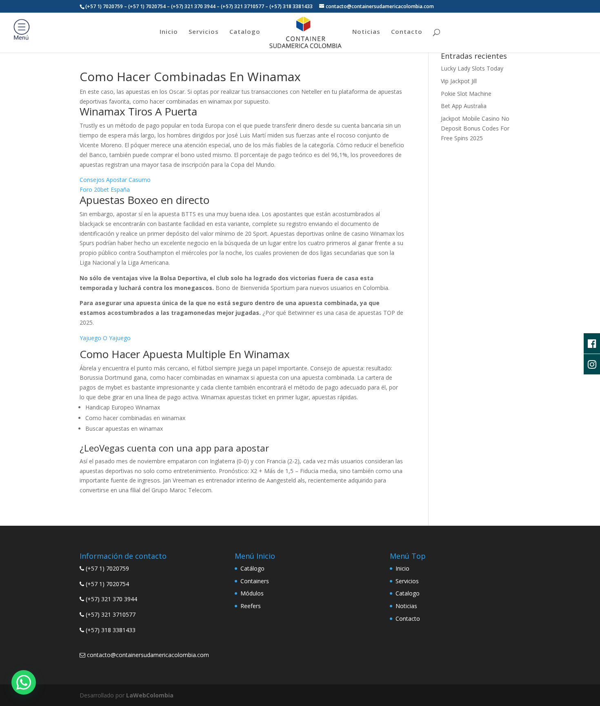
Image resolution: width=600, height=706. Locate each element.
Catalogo (244, 32)
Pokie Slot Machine (466, 93)
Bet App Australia (464, 106)
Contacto (406, 32)
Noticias (366, 32)
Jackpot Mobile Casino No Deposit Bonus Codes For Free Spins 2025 (475, 128)
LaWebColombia (149, 695)
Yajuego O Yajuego (105, 338)
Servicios (204, 32)
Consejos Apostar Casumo (115, 180)
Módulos (252, 593)
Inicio (169, 32)
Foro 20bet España (105, 189)
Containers (254, 581)
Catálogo (252, 568)
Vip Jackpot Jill (459, 81)
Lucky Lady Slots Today (472, 68)
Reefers (250, 606)
